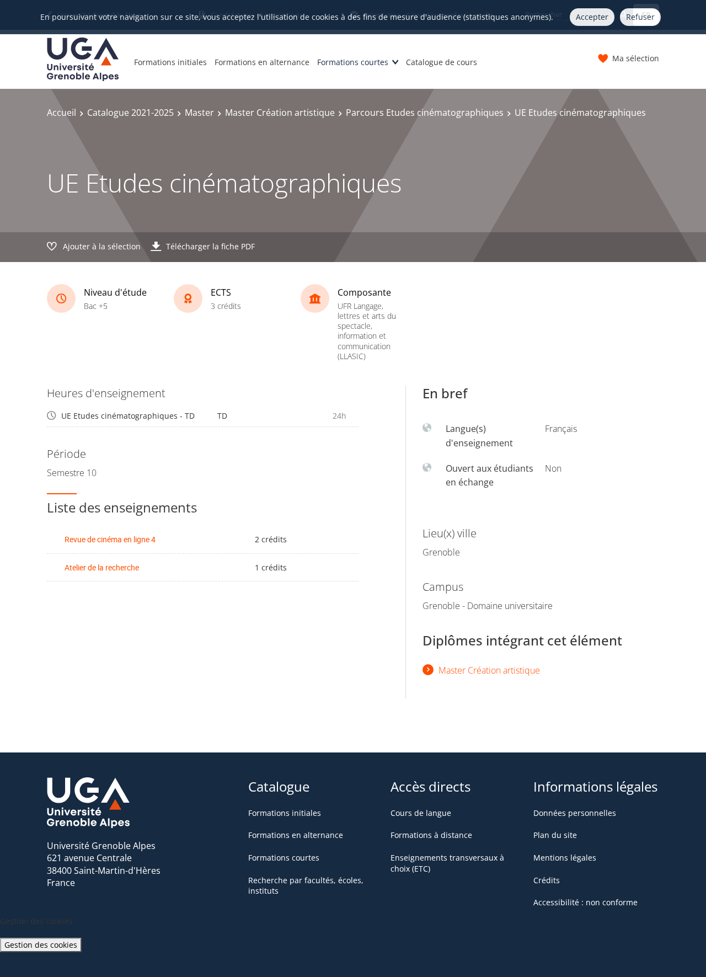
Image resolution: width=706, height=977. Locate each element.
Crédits (546, 880)
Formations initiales (170, 62)
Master (199, 112)
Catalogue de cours (441, 62)
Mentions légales (564, 857)
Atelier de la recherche (102, 567)
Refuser (640, 17)
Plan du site (555, 835)
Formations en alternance (262, 62)
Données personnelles (574, 813)
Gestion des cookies (40, 944)
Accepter (592, 17)
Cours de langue (421, 813)
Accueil (61, 112)
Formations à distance (431, 835)
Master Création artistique (280, 112)
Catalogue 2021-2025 (130, 112)
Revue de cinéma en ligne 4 (110, 539)
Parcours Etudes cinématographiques (425, 112)
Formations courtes (352, 62)
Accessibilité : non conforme (585, 902)
